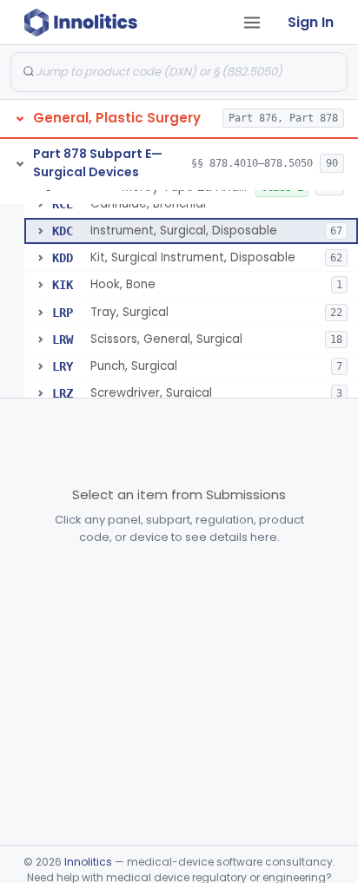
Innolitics (88, 861)
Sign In (311, 22)
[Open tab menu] (252, 22)
